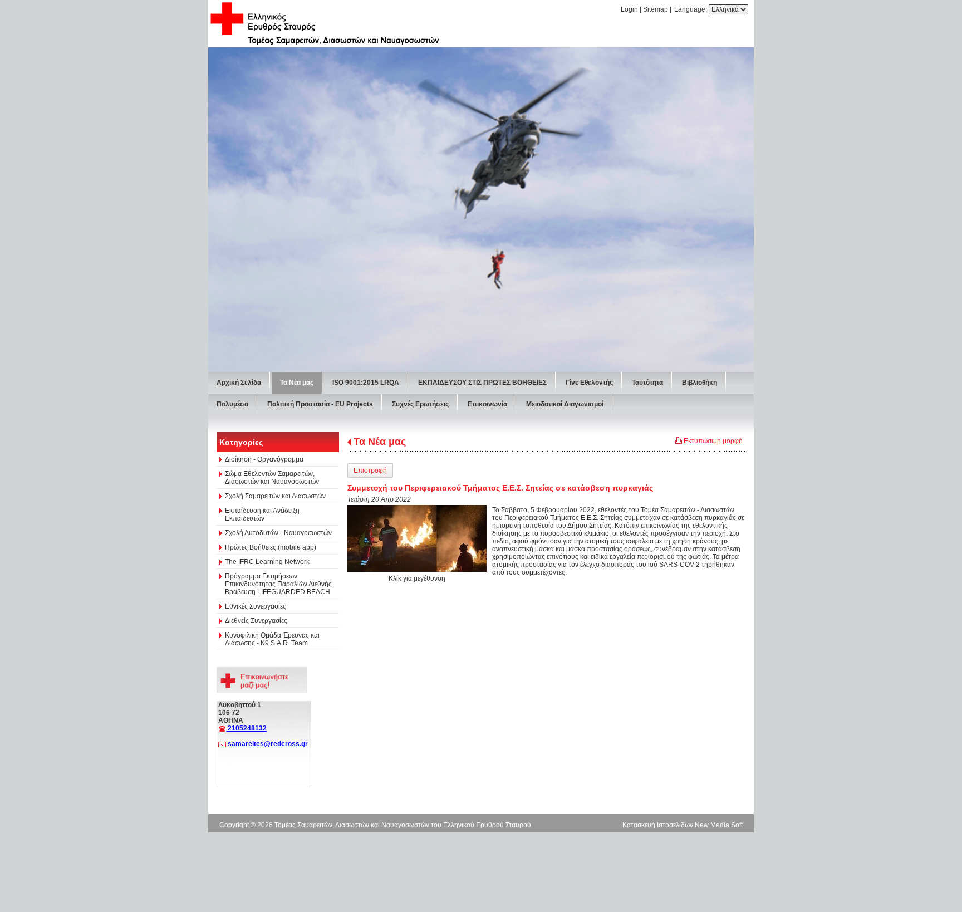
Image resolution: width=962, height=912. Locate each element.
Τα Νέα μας (380, 441)
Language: (691, 9)
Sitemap (655, 9)
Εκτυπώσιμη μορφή (713, 441)
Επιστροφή (370, 470)
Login (629, 9)
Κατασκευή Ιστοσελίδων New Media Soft (682, 825)
